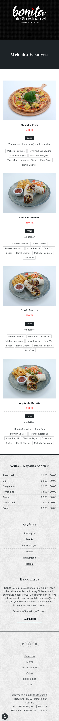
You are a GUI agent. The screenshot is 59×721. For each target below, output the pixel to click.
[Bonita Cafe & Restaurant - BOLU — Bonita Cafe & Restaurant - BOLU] (29, 14)
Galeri (29, 551)
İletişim (29, 563)
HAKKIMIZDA (29, 619)
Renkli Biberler (29, 164)
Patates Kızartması (14, 248)
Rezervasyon (29, 545)
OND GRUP (18, 706)
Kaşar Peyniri (33, 248)
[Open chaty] (5, 715)
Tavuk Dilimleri (39, 243)
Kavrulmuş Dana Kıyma (40, 151)
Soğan (9, 253)
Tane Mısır (12, 160)
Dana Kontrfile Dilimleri (39, 336)
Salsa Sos (29, 257)
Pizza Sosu (45, 160)
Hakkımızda (29, 557)
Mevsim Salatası (20, 243)
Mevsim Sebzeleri (22, 429)
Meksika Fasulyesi (16, 151)
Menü (29, 539)
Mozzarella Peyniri (39, 155)
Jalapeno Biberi (28, 160)
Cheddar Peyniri (18, 155)
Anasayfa (29, 533)
